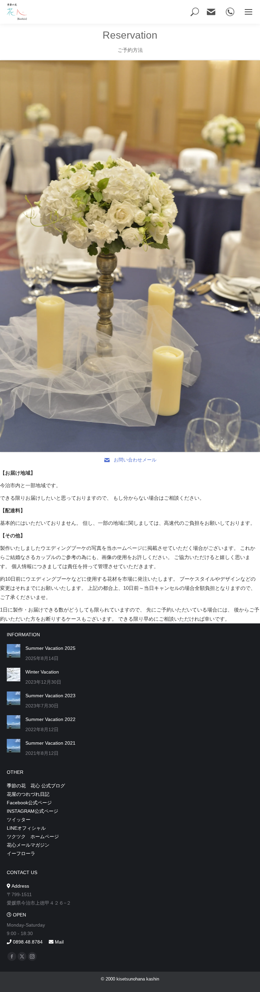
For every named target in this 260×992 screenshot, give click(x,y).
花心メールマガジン (28, 845)
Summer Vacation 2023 (50, 695)
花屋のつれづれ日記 (28, 794)
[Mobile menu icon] (248, 12)
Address (19, 886)
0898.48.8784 (27, 942)
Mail (58, 942)
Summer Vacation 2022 (50, 719)
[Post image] (13, 651)
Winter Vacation (42, 672)
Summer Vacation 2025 (50, 648)
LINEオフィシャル (26, 828)
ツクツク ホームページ (33, 836)
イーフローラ (21, 853)
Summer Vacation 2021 (50, 743)
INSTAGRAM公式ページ (32, 811)
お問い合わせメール (135, 459)
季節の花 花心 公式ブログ (36, 785)
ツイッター (18, 819)
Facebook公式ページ (29, 802)
